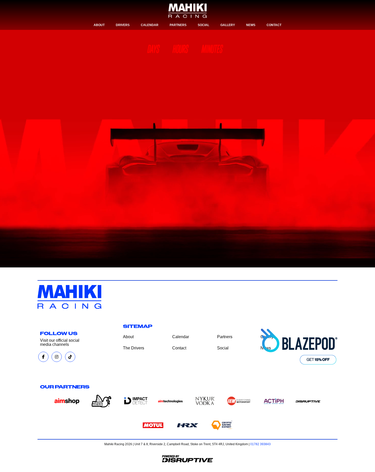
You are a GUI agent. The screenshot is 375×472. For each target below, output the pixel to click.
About (128, 337)
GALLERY (227, 25)
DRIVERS (123, 25)
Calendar (180, 337)
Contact (179, 348)
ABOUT (99, 25)
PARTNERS (178, 25)
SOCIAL (203, 25)
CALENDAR (149, 25)
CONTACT (274, 25)
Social (223, 348)
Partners (224, 337)
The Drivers (133, 348)
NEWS (250, 25)
